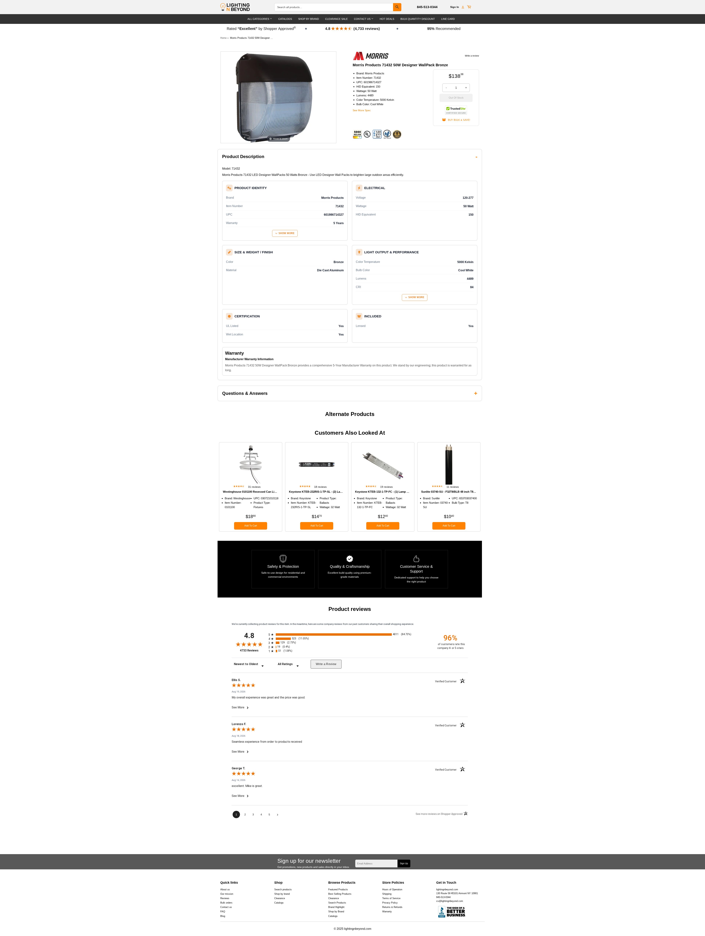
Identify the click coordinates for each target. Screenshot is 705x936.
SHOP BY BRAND (308, 18)
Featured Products (338, 889)
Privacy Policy (390, 902)
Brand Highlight (336, 907)
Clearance (279, 898)
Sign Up (404, 863)
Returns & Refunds (392, 907)
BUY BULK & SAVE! (458, 120)
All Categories (258, 18)
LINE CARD (448, 18)
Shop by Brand (336, 911)
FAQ (222, 911)
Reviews (224, 898)
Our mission (226, 893)
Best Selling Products (339, 893)
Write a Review (326, 664)
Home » (224, 38)
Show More (287, 233)
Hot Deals (387, 18)
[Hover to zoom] (278, 97)
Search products (283, 889)
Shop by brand (282, 893)
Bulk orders (226, 902)
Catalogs (285, 18)
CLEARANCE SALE (336, 18)
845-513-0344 (427, 7)
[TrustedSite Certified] (456, 110)
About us (225, 889)
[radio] (349, 634)
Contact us (226, 907)
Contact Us (362, 18)
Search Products (337, 902)
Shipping (386, 893)
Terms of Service (391, 898)
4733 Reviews (253, 650)
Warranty (387, 911)
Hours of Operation (392, 889)
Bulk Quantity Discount (417, 18)
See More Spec (362, 110)
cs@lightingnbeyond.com (449, 901)
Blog (222, 916)
